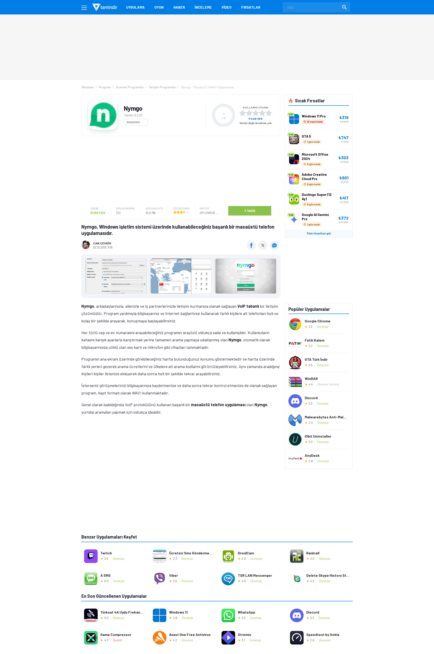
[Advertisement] (180, 171)
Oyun (159, 7)
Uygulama (135, 7)
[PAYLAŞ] (252, 248)
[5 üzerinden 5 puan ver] (269, 113)
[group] (180, 277)
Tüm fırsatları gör (319, 233)
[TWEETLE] (263, 248)
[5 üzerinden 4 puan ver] (262, 113)
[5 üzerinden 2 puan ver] (249, 113)
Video (226, 7)
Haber (179, 7)
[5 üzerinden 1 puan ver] (242, 113)
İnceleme (203, 7)
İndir (249, 210)
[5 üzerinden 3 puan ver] (255, 113)
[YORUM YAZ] (275, 248)
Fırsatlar (250, 7)
